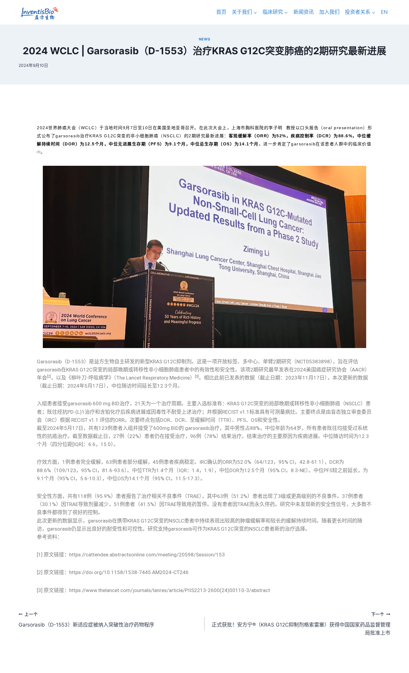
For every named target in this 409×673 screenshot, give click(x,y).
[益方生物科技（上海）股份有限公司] (39, 13)
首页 (221, 12)
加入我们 (329, 12)
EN (384, 12)
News (204, 39)
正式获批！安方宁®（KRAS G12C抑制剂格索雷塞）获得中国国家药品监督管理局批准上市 (301, 624)
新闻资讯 (303, 12)
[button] (255, 12)
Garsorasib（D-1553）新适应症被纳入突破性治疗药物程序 (86, 620)
